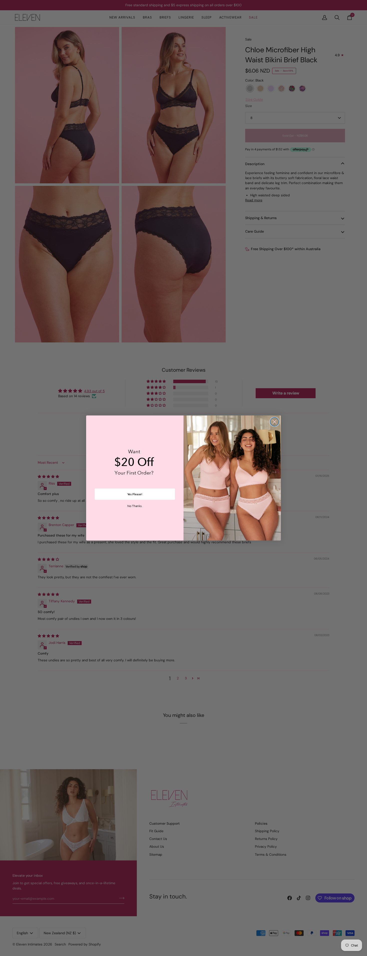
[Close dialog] (274, 421)
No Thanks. (134, 506)
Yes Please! (134, 494)
